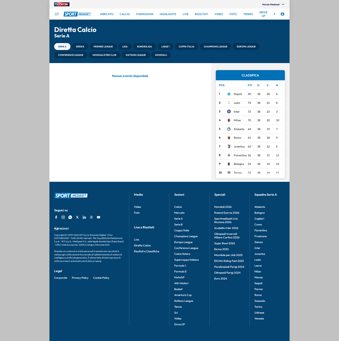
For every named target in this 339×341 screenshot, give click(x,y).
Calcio (178, 207)
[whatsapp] (70, 217)
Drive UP (179, 324)
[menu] (56, 14)
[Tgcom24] (61, 4)
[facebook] (56, 217)
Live (136, 239)
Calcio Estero (182, 254)
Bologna (239, 164)
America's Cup (183, 295)
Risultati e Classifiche (146, 251)
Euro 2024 (220, 278)
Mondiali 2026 (223, 207)
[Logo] (78, 14)
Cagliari (259, 218)
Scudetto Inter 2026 (226, 228)
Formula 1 (180, 265)
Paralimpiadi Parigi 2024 (229, 267)
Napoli (238, 94)
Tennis (178, 306)
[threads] (91, 217)
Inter (237, 111)
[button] (62, 46)
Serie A (178, 218)
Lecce (258, 265)
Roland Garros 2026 (226, 212)
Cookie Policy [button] (101, 277)
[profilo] (282, 14)
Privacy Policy (80, 277)
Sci (176, 312)
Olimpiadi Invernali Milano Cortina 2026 (227, 235)
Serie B (178, 224)
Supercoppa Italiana (186, 259)
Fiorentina (240, 155)
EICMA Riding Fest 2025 (229, 261)
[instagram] (63, 217)
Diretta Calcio (142, 245)
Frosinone (260, 236)
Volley (177, 318)
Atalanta (239, 129)
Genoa (258, 242)
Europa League (183, 242)
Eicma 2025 (221, 249)
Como (258, 224)
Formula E (180, 271)
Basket (178, 289)
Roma (237, 137)
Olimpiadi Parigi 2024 (227, 272)
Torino (238, 172)
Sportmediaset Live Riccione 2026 (226, 220)
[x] (77, 217)
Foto (137, 212)
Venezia (259, 318)
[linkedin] (84, 217)
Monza (258, 277)
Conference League (186, 248)
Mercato (179, 212)
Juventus (239, 146)
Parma (258, 289)
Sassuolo (259, 301)
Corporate (60, 277)
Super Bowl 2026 (224, 243)
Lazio (237, 102)
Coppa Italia (181, 230)
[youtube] (98, 217)
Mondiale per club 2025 (228, 255)
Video (137, 207)
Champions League (186, 236)
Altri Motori (181, 283)
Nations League (183, 301)
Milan (237, 120)
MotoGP (179, 277)
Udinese (259, 312)
